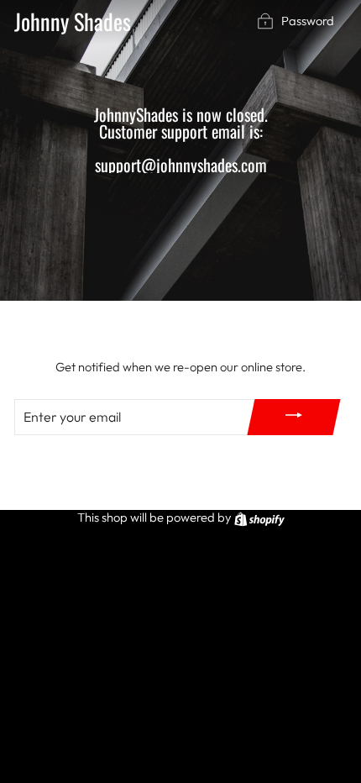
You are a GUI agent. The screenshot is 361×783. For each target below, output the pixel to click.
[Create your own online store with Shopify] (259, 517)
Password (307, 21)
